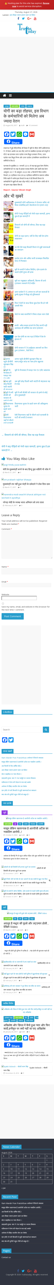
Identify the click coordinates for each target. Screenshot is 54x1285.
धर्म (20, 919)
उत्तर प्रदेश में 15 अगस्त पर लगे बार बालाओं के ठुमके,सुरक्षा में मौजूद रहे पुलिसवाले (32, 293)
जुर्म (15, 824)
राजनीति (40, 824)
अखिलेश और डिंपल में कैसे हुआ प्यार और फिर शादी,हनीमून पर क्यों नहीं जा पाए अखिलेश (27, 1026)
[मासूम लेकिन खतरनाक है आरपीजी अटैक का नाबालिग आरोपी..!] (27, 818)
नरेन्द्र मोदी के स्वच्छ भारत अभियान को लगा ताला (23, 502)
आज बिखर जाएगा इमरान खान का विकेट (22, 15)
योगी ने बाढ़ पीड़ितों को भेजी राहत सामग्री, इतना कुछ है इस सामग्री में (32, 215)
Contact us (6, 1257)
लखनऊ (30, 106)
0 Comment (32, 125)
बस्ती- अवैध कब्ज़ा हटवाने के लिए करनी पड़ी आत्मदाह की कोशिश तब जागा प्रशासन (31, 327)
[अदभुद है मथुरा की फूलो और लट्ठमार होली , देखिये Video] (27, 913)
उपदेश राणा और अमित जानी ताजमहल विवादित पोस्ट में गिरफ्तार (32, 259)
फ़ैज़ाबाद (33, 824)
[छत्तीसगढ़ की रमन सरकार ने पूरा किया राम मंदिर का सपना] (21, 986)
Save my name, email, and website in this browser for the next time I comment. (26, 608)
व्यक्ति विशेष (29, 1020)
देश (20, 824)
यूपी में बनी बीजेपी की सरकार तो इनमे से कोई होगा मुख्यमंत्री (31, 394)
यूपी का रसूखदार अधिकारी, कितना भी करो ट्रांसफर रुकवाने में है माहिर (30, 282)
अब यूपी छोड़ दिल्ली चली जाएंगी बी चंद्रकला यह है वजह (32, 382)
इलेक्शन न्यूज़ (8, 1017)
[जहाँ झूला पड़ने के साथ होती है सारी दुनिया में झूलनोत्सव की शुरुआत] (24, 974)
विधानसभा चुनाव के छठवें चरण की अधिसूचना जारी (31, 405)
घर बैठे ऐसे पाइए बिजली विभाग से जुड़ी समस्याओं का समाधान (32, 248)
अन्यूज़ (7, 106)
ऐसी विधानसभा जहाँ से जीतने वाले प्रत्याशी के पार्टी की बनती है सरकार (31, 416)
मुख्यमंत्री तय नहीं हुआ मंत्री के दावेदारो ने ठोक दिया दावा (26, 484)
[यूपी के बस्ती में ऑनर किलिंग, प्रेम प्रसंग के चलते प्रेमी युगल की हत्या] (25, 891)
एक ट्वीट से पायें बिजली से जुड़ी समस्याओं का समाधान (19, 790)
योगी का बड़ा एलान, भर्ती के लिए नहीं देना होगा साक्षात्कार (31, 237)
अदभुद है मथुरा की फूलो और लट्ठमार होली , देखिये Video (26, 925)
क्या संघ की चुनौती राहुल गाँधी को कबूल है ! (15, 794)
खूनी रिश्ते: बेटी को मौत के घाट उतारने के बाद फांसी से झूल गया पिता (27, 881)
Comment (7, 529)
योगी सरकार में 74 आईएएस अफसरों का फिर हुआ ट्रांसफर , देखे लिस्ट (31, 349)
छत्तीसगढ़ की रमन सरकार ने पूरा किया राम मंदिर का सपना (27, 988)
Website (5, 594)
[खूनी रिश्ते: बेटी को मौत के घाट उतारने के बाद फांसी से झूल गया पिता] (24, 879)
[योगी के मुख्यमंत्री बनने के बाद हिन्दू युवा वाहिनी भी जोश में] (14, 464)
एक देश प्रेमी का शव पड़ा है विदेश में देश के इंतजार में (30, 338)
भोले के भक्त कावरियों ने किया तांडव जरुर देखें (32, 314)
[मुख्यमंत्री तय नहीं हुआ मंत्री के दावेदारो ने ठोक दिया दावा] (16, 479)
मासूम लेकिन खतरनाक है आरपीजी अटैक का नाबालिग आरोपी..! (21, 762)
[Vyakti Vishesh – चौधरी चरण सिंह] (15, 1066)
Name (5, 566)
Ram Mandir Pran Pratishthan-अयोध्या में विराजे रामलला (22, 757)
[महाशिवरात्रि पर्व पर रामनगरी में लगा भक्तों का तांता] (19, 962)
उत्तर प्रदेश (15, 106)
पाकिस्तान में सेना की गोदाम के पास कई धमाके (16, 782)
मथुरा (32, 919)
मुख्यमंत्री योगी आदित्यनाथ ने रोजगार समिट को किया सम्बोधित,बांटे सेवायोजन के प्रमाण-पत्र (32, 204)
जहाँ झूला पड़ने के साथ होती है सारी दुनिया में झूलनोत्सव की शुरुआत (27, 976)
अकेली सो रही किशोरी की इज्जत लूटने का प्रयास (25, 869)
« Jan (4, 1188)
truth (23, 125)
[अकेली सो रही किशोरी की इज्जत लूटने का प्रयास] (18, 867)
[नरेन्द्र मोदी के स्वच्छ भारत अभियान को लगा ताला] (27, 494)
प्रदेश (22, 106)
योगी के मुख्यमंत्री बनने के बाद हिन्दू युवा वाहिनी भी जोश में (26, 469)
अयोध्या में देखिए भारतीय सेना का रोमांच (14, 786)
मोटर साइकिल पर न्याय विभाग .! (12, 774)
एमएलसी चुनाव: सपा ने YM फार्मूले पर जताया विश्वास (19, 778)
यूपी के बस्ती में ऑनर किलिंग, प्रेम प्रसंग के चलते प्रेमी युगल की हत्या (31, 271)
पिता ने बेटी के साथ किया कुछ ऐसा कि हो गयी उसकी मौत (31, 304)
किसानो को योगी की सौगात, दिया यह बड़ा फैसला (30, 226)
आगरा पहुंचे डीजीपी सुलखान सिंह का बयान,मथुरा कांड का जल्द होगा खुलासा (29, 360)
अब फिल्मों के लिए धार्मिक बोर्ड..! (12, 766)
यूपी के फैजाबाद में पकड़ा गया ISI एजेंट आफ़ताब (32, 370)
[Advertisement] (27, 64)
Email (5, 581)
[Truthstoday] (4, 95)
